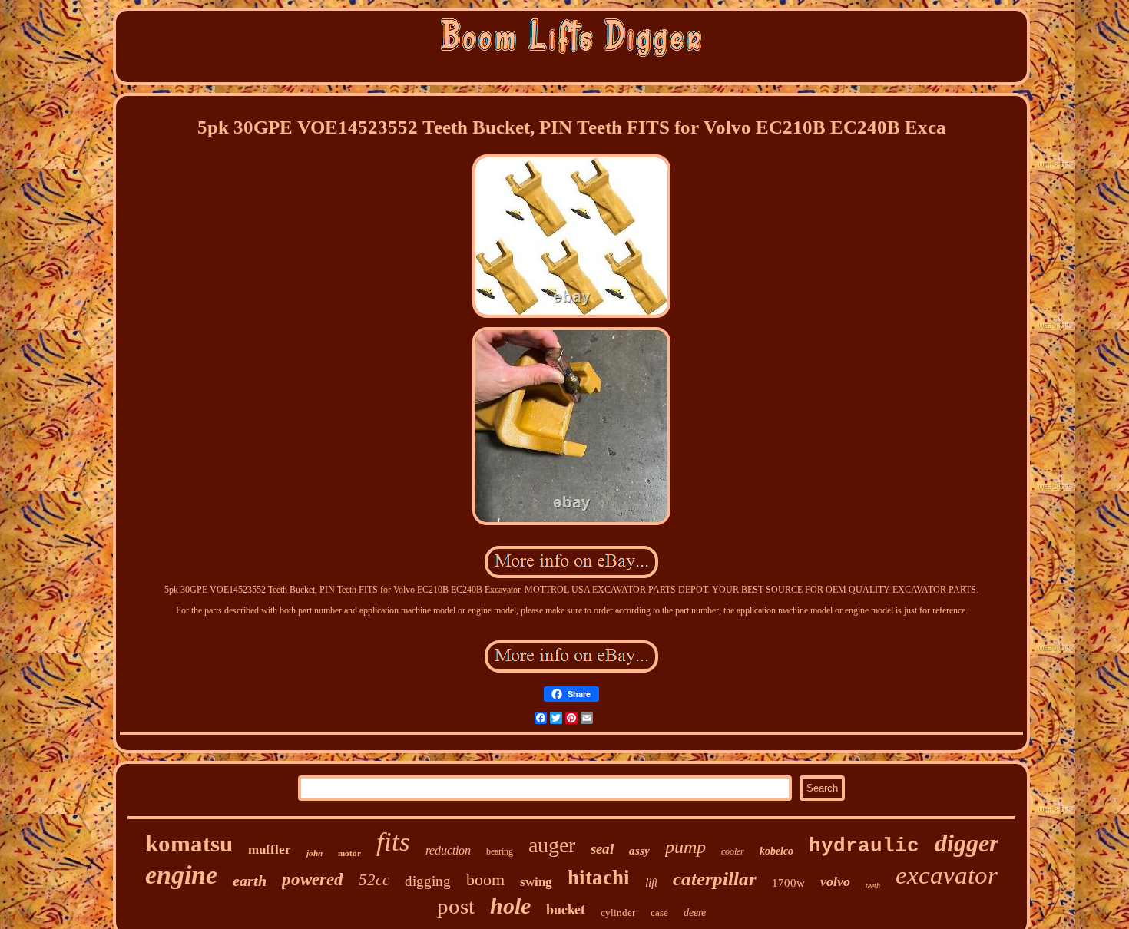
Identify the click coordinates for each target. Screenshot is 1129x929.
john (314, 853)
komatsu (189, 843)
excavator (947, 875)
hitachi (599, 877)
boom (485, 879)
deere (695, 912)
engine (181, 875)
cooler (732, 851)
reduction (448, 850)
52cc (374, 880)
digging (428, 881)
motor (349, 853)
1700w (788, 883)
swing (536, 881)
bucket (565, 909)
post (456, 906)
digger (966, 843)
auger (551, 845)
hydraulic (864, 846)
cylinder (618, 912)
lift (651, 882)
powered (312, 879)
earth (250, 880)
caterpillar (715, 878)
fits (393, 842)
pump (685, 847)
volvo (835, 881)
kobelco (776, 851)
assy (639, 851)
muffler (269, 849)
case (659, 912)
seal (602, 849)
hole (510, 905)
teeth (873, 885)
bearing (499, 851)
